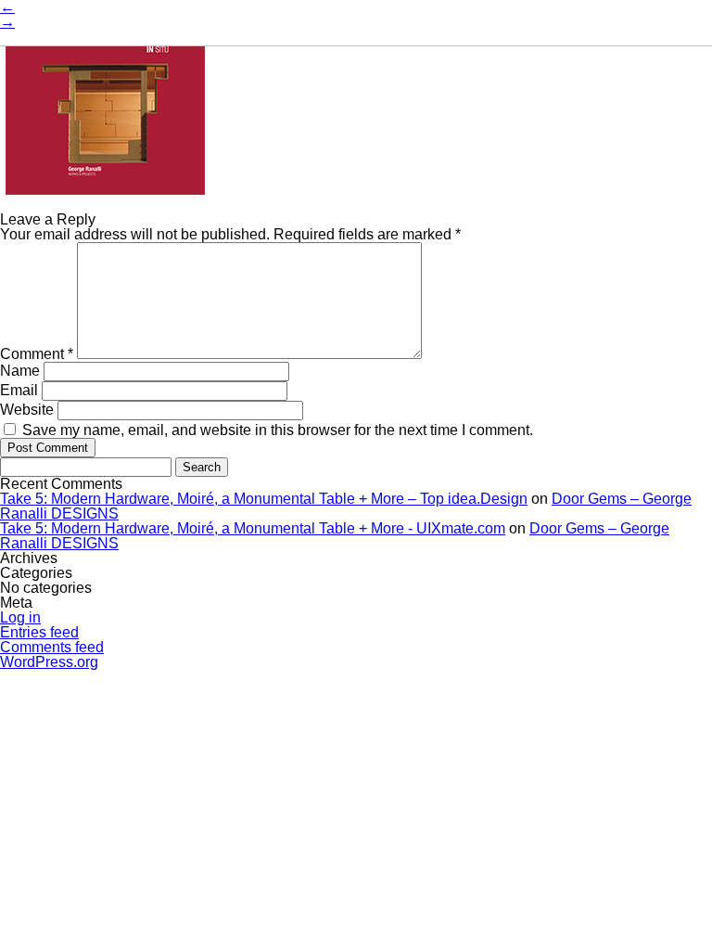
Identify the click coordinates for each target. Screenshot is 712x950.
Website (27, 409)
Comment (36, 354)
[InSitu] (105, 204)
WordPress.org (49, 662)
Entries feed (39, 632)
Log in (20, 617)
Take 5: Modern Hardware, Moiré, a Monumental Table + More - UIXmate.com (252, 528)
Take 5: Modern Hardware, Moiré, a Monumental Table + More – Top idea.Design (264, 499)
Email (19, 390)
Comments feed (52, 647)
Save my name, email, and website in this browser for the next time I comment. (277, 430)
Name (20, 371)
